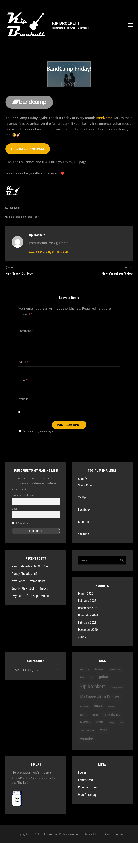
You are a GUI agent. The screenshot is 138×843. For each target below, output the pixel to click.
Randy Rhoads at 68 (24, 574)
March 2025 (85, 593)
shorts (99, 722)
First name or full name (23, 495)
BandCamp (104, 118)
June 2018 (84, 637)
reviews (85, 722)
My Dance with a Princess (100, 696)
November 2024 (88, 615)
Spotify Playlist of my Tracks (30, 588)
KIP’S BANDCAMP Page (27, 149)
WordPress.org (87, 795)
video (103, 730)
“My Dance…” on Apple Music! (30, 596)
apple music (85, 669)
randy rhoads (111, 714)
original (111, 707)
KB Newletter (22, 523)
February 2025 (87, 601)
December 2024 (88, 608)
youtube (86, 738)
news (98, 706)
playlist (83, 715)
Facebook (84, 509)
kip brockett (92, 687)
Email (14, 508)
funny (82, 677)
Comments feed (88, 787)
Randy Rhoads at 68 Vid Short (31, 566)
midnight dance (116, 688)
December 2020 (88, 629)
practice (95, 715)
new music (84, 707)
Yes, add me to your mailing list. (39, 431)
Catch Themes (114, 834)
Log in (82, 772)
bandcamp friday (30, 216)
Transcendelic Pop (87, 730)
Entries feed (85, 780)
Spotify (82, 479)
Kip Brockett (65, 23)
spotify (111, 722)
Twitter (82, 497)
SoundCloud (85, 485)
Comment (25, 331)
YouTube (83, 534)
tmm (121, 722)
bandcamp (14, 216)
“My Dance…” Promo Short (28, 581)
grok (91, 677)
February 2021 (87, 622)
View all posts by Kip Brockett (48, 252)
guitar (103, 676)
